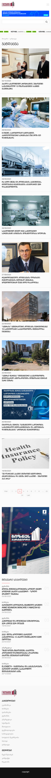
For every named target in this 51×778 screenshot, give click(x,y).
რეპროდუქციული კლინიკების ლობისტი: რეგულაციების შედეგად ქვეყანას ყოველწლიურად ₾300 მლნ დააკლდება (21, 280)
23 (47, 491)
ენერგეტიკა (7, 719)
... (42, 491)
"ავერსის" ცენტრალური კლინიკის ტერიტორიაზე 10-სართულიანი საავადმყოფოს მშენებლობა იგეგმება (25, 329)
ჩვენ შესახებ (7, 754)
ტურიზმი (5, 716)
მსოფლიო (6, 727)
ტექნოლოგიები (8, 730)
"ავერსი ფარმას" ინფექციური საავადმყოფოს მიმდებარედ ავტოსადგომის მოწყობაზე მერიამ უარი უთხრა (24, 378)
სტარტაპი (6, 723)
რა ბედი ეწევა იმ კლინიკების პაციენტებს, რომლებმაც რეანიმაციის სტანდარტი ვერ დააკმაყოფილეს (22, 184)
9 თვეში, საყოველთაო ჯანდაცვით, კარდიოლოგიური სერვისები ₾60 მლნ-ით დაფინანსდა (21, 135)
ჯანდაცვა (6, 744)
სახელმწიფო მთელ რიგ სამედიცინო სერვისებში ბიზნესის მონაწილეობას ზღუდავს (24, 232)
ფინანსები (6, 712)
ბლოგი (5, 741)
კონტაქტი (6, 758)
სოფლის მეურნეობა (10, 737)
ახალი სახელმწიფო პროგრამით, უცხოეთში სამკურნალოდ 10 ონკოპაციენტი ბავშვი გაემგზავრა (22, 86)
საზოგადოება (7, 734)
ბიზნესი (5, 709)
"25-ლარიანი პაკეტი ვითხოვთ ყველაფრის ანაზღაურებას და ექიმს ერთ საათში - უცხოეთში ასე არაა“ (24, 476)
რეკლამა (5, 762)
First (5, 491)
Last (28, 495)
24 (22, 495)
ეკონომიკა (6, 705)
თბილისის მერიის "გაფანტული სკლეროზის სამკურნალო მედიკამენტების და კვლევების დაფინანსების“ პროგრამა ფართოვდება (23, 427)
